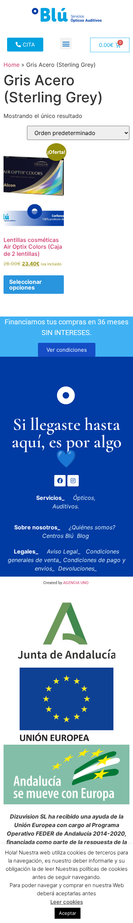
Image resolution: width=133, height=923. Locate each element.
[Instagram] (73, 480)
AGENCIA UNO (76, 583)
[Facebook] (60, 480)
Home (12, 64)
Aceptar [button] (67, 913)
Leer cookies (66, 901)
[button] (66, 43)
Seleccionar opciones (25, 284)
